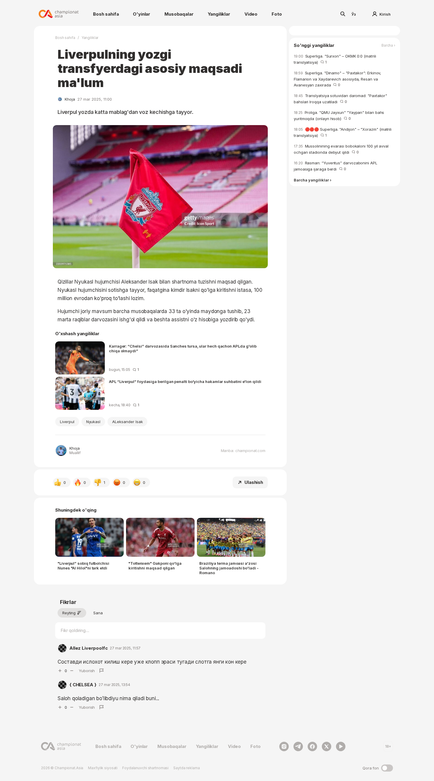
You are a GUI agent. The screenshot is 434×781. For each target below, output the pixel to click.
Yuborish (87, 670)
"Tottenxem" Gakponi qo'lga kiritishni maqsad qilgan (155, 565)
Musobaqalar (178, 14)
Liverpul (67, 421)
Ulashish (253, 482)
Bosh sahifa (106, 14)
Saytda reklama (186, 768)
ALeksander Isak (127, 421)
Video (250, 14)
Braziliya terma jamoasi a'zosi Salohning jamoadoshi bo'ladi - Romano (229, 568)
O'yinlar (141, 14)
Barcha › (388, 45)
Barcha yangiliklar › (312, 180)
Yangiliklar (219, 14)
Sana (98, 612)
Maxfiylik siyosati (103, 768)
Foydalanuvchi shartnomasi (145, 768)
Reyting (69, 612)
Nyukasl (93, 421)
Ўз (353, 14)
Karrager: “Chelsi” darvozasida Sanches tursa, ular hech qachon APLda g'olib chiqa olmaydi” (183, 348)
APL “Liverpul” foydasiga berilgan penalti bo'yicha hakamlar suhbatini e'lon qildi (185, 381)
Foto (277, 14)
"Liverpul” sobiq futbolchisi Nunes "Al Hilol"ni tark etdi (83, 565)
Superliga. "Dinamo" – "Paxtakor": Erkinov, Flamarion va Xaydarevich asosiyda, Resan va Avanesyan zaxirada (337, 79)
